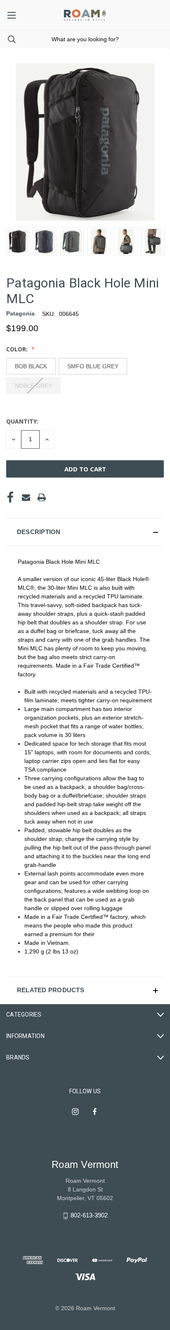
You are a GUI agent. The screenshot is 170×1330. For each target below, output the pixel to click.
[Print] (42, 497)
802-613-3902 (89, 1215)
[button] (85, 532)
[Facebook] (10, 497)
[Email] (26, 497)
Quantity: (22, 421)
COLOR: (17, 349)
